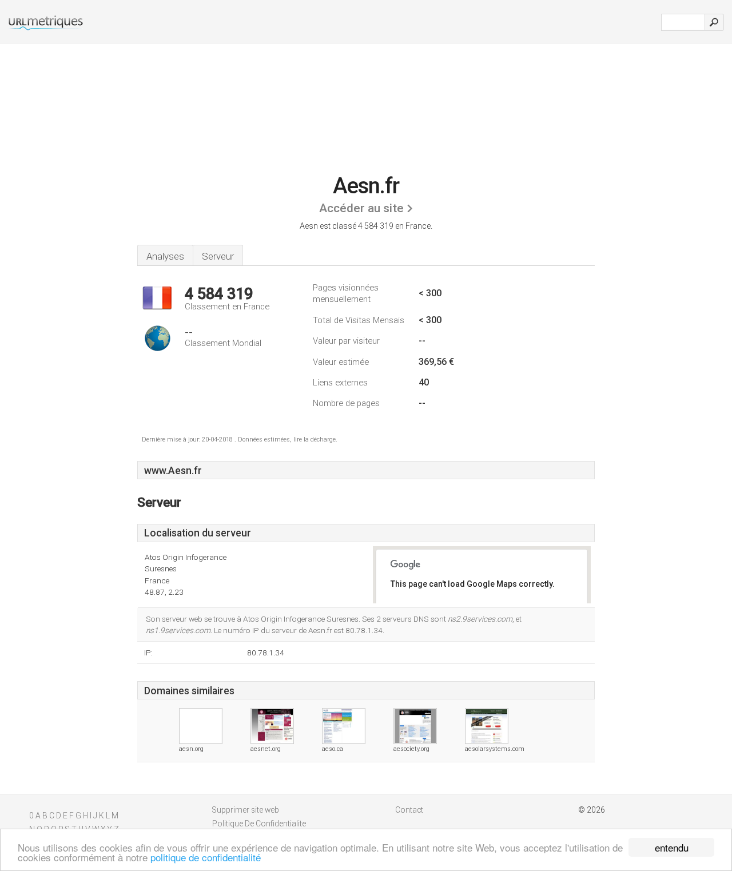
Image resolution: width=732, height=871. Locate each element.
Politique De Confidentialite (259, 823)
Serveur (218, 256)
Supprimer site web (245, 809)
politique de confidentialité (205, 857)
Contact (409, 809)
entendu (672, 847)
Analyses (165, 256)
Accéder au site (361, 208)
